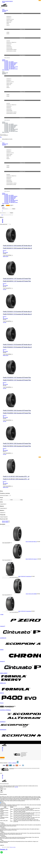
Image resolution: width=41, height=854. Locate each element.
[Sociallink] (2, 747)
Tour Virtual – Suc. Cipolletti (9, 61)
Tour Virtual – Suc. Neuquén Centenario (10, 62)
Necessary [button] (2, 801)
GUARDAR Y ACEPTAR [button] (4, 842)
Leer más (4, 289)
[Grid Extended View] (2, 220)
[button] (22, 13)
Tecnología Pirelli (5, 10)
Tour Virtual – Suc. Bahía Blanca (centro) (11, 68)
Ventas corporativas (5, 69)
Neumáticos (4, 11)
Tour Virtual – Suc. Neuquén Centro (10, 63)
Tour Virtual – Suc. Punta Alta (9, 65)
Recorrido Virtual (5, 60)
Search (3, 207)
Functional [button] (1, 822)
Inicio (2, 214)
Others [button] (1, 839)
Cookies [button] (1, 788)
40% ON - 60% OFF (5, 521)
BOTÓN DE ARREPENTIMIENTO (7, 1)
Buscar (14, 208)
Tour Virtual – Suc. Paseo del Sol (9, 67)
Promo (3, 9)
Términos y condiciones (12, 762)
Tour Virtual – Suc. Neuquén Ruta (9, 64)
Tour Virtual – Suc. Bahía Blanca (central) (11, 66)
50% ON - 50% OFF (5, 522)
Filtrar (21, 499)
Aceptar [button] (4, 788)
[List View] (2, 221)
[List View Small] (2, 222)
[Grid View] (2, 219)
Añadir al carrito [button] (5, 256)
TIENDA (3, 2)
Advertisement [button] (2, 835)
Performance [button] (2, 826)
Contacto (3, 59)
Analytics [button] (1, 831)
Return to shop (13, 847)
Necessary (3, 802)
